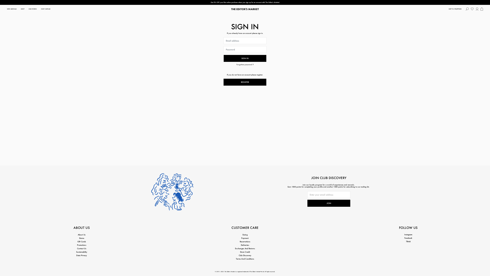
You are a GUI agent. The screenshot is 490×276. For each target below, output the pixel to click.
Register (245, 82)
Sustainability (81, 252)
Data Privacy (81, 255)
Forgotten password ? (245, 64)
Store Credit (245, 252)
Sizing (245, 234)
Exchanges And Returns (245, 248)
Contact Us (81, 248)
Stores (81, 238)
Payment (245, 238)
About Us (81, 234)
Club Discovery (245, 255)
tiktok (408, 241)
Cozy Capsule (45, 9)
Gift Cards (81, 241)
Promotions (81, 245)
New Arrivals (12, 9)
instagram (408, 234)
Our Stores (33, 9)
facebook (408, 238)
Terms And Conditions (245, 259)
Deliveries (245, 245)
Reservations (245, 241)
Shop (22, 9)
